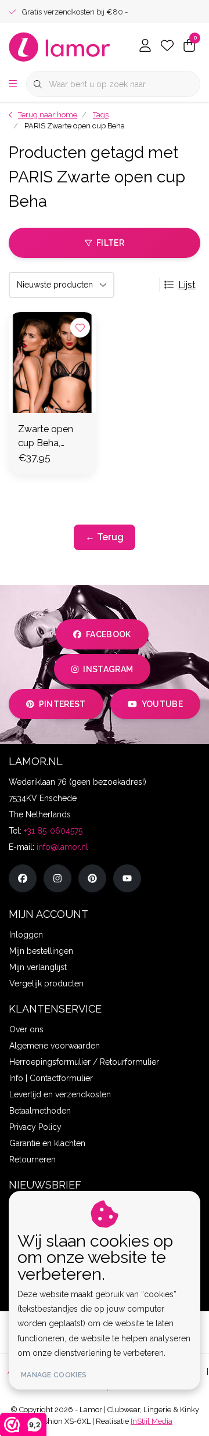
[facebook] (23, 878)
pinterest (62, 704)
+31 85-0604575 (53, 830)
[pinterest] (92, 878)
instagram (108, 669)
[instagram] (57, 878)
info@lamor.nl (62, 847)
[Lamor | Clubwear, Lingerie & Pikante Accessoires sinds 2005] (60, 46)
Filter (110, 242)
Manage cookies (54, 1375)
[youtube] (127, 878)
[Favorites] (167, 46)
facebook (108, 634)
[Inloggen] (145, 46)
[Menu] (13, 84)
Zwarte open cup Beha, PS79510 (45, 436)
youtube (162, 704)
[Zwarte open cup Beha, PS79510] (52, 362)
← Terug (104, 537)
